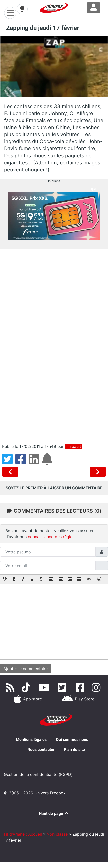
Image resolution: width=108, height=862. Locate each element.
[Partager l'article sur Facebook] (22, 462)
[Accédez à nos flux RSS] (11, 687)
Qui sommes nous (72, 739)
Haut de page (51, 813)
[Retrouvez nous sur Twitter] (63, 687)
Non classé (57, 834)
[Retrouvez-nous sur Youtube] (45, 687)
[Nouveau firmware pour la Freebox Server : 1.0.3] (98, 472)
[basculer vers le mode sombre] (22, 9)
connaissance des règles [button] (51, 536)
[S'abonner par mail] (48, 462)
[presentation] (5, 579)
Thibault (73, 446)
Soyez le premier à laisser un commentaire (54, 487)
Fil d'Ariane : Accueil (23, 834)
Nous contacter (41, 749)
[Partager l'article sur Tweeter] (8, 462)
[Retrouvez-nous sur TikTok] (27, 687)
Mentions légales (31, 739)
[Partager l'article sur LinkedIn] (35, 462)
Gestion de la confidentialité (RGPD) (38, 774)
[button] (5, 579)
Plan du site (74, 749)
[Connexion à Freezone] (93, 7)
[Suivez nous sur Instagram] (97, 687)
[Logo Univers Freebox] (54, 8)
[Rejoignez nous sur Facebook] (81, 687)
